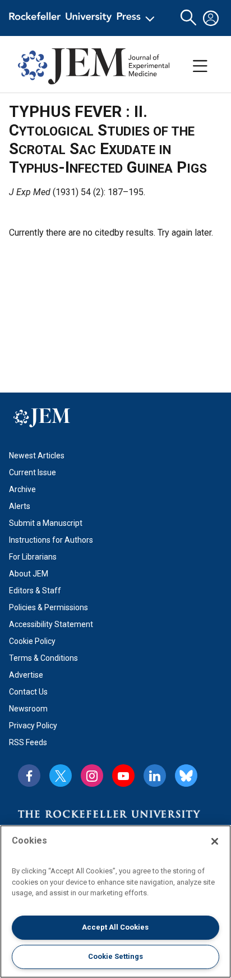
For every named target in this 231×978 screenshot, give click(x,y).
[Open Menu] (84, 18)
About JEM (28, 573)
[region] (115, 901)
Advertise (26, 674)
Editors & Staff (35, 590)
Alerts (19, 506)
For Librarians (33, 556)
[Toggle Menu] (200, 66)
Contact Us (28, 691)
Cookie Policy (32, 641)
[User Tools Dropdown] (211, 18)
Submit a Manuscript (45, 523)
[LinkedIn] (155, 775)
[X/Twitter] (60, 775)
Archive (22, 489)
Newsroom (28, 708)
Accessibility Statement (51, 624)
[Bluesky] (186, 775)
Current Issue (32, 472)
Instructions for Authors (51, 539)
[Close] (214, 841)
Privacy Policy (33, 725)
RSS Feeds (28, 742)
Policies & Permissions (48, 607)
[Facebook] (29, 775)
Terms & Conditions (43, 657)
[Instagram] (92, 775)
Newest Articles (36, 455)
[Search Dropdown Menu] (188, 18)
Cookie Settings (115, 956)
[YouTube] (123, 775)
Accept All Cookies (115, 927)
